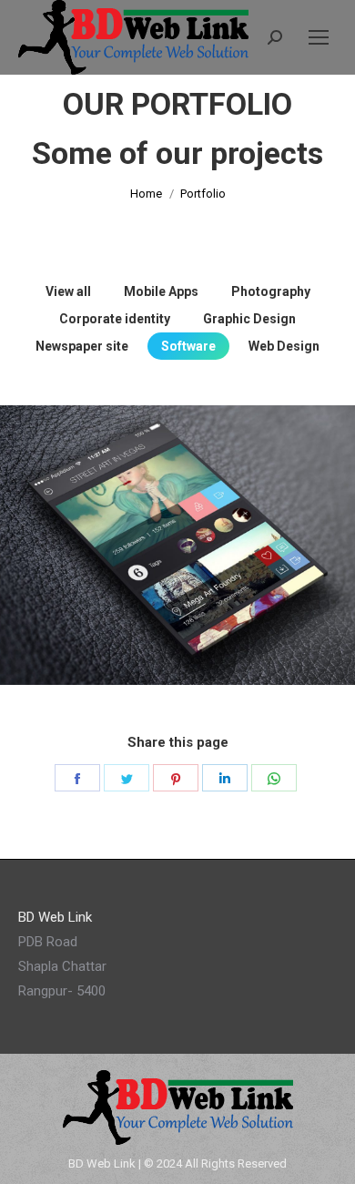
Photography (270, 291)
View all (68, 291)
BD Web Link (102, 1163)
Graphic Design (249, 318)
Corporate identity (114, 318)
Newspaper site (82, 346)
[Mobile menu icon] (318, 37)
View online (128, 587)
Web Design (284, 346)
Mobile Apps (161, 291)
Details (227, 587)
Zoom (177, 587)
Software (188, 346)
